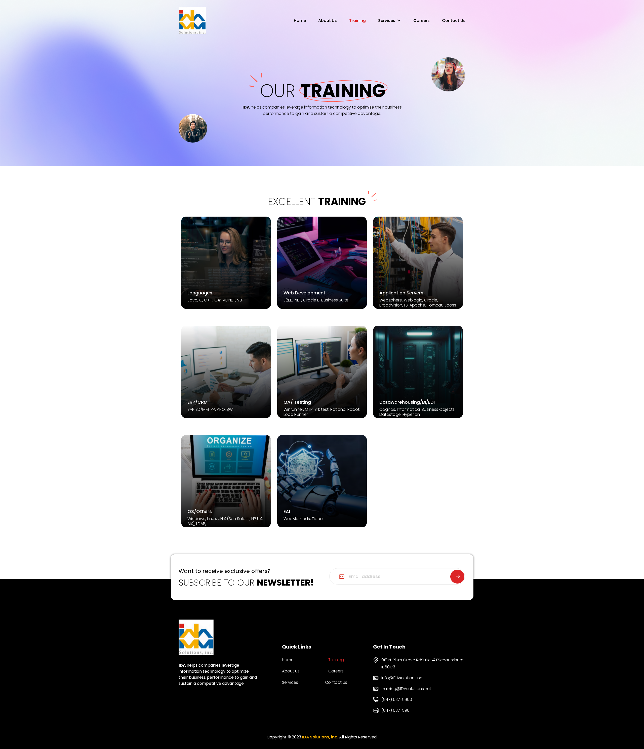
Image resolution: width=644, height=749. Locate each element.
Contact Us (453, 20)
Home (300, 20)
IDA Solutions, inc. (320, 737)
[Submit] (457, 577)
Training (357, 20)
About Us (327, 20)
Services (386, 20)
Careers (421, 20)
